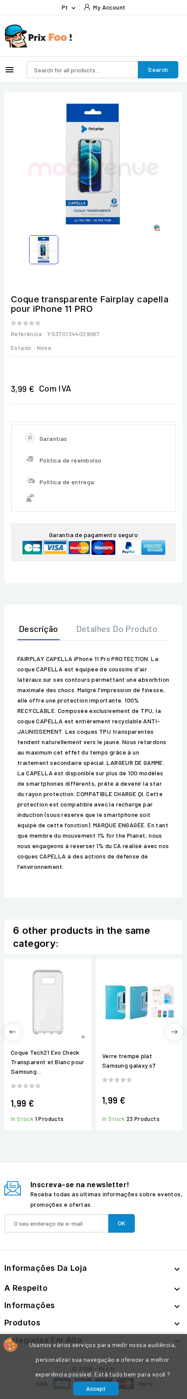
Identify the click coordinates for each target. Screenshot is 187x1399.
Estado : (23, 347)
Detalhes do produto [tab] (117, 628)
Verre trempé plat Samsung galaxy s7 (129, 1060)
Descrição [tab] (38, 628)
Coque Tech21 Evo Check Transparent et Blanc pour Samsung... (47, 1062)
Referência (26, 333)
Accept (96, 1388)
